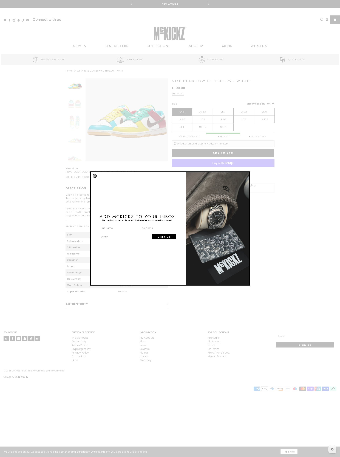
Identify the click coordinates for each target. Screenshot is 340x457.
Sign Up (164, 237)
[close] (95, 176)
